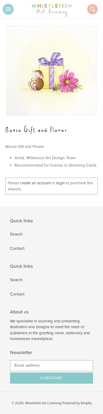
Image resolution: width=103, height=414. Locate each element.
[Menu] (8, 9)
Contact (17, 248)
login (60, 183)
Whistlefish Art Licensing (43, 403)
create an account (35, 183)
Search (16, 234)
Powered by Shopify (77, 403)
